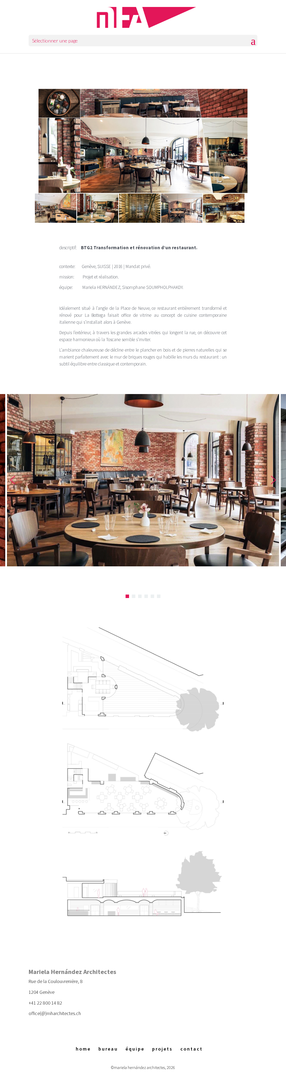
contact (191, 1049)
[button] (12, 480)
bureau (108, 1049)
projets (162, 1049)
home (83, 1049)
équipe (135, 1049)
